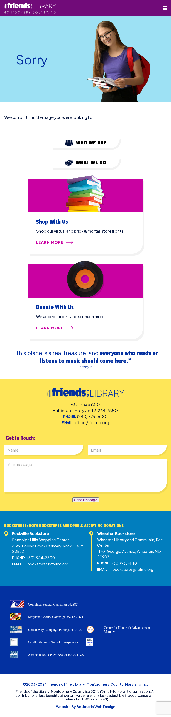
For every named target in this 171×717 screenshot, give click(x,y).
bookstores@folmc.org (47, 563)
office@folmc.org (91, 422)
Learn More (50, 242)
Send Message (85, 500)
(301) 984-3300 (41, 557)
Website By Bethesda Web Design (85, 706)
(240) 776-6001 (92, 416)
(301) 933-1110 (124, 563)
